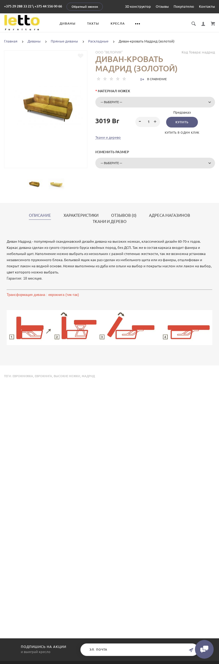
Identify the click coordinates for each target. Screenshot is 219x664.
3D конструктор (138, 6)
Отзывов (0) (123, 215)
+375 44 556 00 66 (48, 6)
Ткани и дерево (108, 137)
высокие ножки (67, 376)
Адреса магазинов (169, 215)
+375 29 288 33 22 (18, 6)
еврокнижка (23, 376)
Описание (40, 215)
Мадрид (88, 376)
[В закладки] (80, 55)
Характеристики (81, 215)
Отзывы (162, 6)
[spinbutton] (147, 122)
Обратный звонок (85, 6)
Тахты (93, 23)
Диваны (68, 23)
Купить (182, 122)
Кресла (118, 23)
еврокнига (43, 376)
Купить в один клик (182, 132)
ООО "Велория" (109, 52)
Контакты (207, 6)
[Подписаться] (191, 650)
